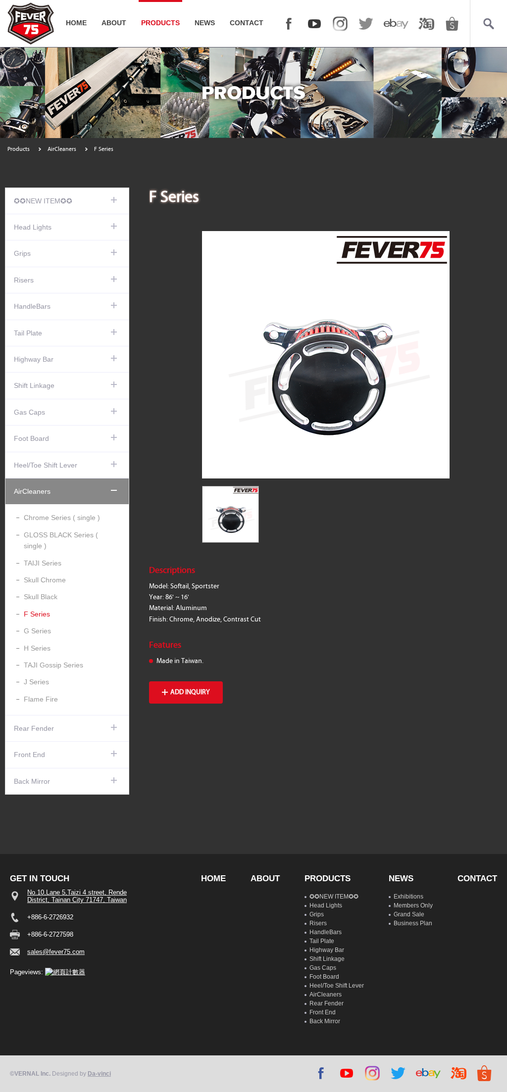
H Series (37, 648)
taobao (426, 24)
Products (18, 148)
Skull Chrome (45, 580)
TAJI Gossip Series (53, 665)
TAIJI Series (42, 563)
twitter (366, 24)
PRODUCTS (160, 23)
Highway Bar (33, 359)
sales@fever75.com (56, 951)
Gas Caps (29, 412)
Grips (22, 253)
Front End (29, 755)
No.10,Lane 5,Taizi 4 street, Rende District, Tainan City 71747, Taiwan (77, 896)
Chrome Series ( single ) (62, 518)
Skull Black (40, 597)
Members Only (413, 905)
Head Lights (32, 227)
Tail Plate (28, 333)
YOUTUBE (314, 24)
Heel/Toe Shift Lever (45, 465)
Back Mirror (32, 781)
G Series (37, 631)
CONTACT (246, 23)
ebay (396, 24)
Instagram (340, 24)
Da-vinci (99, 1073)
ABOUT (113, 23)
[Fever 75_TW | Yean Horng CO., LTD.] (30, 23)
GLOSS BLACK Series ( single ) (61, 540)
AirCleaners (62, 148)
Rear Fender (34, 728)
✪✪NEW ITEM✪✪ (43, 201)
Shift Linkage (34, 385)
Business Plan (413, 923)
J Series (36, 682)
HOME (76, 23)
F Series (37, 614)
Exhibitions (408, 896)
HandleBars (32, 306)
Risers (24, 280)
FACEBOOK (289, 24)
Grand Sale (409, 914)
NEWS (205, 23)
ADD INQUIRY (190, 692)
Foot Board (31, 438)
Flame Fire (41, 699)
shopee (452, 24)
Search (488, 23)
